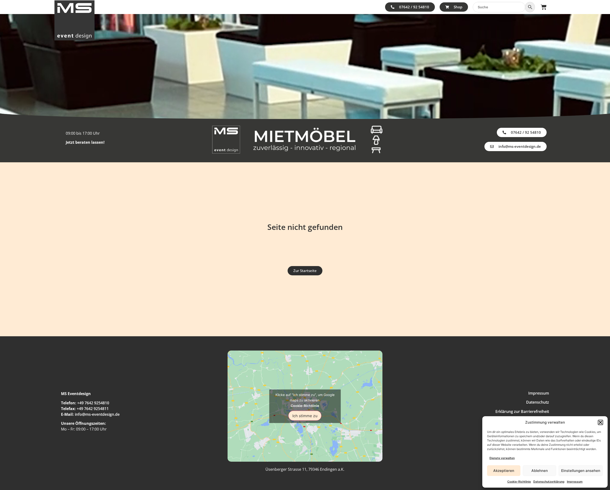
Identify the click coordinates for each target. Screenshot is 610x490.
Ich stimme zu (304, 415)
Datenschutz (537, 402)
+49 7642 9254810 (93, 403)
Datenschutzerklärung (548, 481)
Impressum (575, 481)
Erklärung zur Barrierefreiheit (522, 411)
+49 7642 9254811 (93, 408)
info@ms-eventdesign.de (97, 414)
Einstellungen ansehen (580, 470)
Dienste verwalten (502, 458)
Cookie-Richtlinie (519, 481)
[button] (600, 422)
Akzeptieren (503, 470)
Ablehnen (539, 470)
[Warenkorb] (543, 7)
